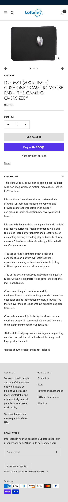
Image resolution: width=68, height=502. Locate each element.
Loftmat (9, 75)
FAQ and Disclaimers (48, 397)
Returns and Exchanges (50, 390)
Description (11, 176)
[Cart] (62, 12)
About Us (42, 403)
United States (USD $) (15, 466)
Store (40, 384)
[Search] (12, 12)
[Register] (55, 452)
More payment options (34, 155)
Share (7, 163)
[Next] (62, 68)
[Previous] (5, 68)
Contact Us (43, 378)
